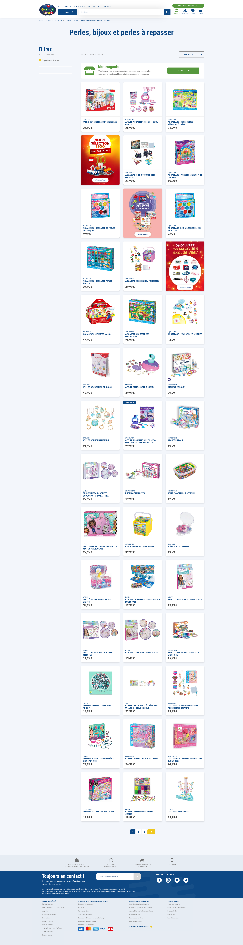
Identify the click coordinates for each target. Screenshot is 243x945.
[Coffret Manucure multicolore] (142, 736)
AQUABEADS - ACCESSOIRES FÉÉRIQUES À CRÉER (180, 123)
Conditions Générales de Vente (139, 904)
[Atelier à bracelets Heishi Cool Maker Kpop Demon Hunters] (143, 417)
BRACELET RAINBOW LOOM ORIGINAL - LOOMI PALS (142, 600)
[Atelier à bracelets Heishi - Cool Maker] (143, 99)
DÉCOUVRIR (181, 71)
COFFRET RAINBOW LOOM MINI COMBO (139, 812)
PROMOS (107, 7)
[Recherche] (167, 12)
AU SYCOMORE (173, 756)
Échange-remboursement (86, 904)
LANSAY (85, 491)
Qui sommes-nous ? (48, 904)
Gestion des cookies (135, 921)
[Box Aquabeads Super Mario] (143, 523)
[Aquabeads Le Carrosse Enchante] (185, 311)
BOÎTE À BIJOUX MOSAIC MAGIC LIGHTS (97, 600)
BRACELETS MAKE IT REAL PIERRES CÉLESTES (98, 653)
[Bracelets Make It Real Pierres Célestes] (100, 630)
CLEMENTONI (87, 809)
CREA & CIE (86, 119)
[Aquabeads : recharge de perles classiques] (100, 205)
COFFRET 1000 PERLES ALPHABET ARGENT (98, 706)
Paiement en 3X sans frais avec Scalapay (91, 918)
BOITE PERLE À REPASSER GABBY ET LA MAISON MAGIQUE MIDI (100, 547)
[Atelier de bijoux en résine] (100, 417)
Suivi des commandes (85, 914)
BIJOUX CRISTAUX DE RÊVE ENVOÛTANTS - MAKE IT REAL (96, 494)
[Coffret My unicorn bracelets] (100, 789)
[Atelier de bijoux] (185, 364)
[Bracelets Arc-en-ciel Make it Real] (185, 576)
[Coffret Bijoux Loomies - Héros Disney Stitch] (100, 736)
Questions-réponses (173, 904)
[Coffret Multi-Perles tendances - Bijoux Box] (185, 736)
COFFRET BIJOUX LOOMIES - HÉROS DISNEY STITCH (99, 759)
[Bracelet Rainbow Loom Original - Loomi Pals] (142, 576)
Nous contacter (172, 911)
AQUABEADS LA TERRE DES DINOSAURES (137, 335)
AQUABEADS (172, 119)
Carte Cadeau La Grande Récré (176, 907)
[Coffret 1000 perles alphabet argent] (100, 683)
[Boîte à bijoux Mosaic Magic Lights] (100, 576)
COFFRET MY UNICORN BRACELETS (98, 811)
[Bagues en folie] (185, 417)
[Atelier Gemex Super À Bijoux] (142, 365)
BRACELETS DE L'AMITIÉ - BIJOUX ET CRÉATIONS (183, 653)
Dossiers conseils (47, 925)
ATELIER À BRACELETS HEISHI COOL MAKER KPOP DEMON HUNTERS (141, 441)
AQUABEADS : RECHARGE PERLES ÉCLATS (97, 282)
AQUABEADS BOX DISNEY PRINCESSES (142, 281)
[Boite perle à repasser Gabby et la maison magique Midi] (100, 523)
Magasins (45, 911)
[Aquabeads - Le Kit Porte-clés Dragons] (142, 152)
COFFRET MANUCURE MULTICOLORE (141, 758)
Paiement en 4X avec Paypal (87, 921)
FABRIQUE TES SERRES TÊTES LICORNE (100, 122)
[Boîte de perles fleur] (185, 523)
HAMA (85, 544)
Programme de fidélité (49, 914)
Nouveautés (79, 7)
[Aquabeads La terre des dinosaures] (142, 311)
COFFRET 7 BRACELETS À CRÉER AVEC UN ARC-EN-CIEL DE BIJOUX (141, 706)
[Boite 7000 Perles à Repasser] (185, 470)
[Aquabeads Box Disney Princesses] (142, 258)
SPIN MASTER (129, 119)
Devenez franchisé (47, 921)
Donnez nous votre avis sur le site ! (53, 907)
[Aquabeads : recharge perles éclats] (100, 258)
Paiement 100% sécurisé (86, 925)
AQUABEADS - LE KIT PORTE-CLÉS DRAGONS (140, 176)
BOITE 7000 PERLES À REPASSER (182, 493)
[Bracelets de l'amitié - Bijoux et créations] (185, 630)
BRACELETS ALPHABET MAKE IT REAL (141, 652)
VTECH (85, 597)
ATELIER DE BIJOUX (176, 387)
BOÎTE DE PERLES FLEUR (178, 546)
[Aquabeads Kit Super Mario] (100, 311)
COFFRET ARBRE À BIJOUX (179, 811)
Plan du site (171, 914)
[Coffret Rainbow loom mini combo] (142, 789)
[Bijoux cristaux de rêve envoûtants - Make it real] (100, 470)
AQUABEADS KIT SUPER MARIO (97, 334)
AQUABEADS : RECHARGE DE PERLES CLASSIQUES (99, 229)
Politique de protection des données (140, 907)
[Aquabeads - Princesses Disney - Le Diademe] (185, 152)
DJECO (85, 703)
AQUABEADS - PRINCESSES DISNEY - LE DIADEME (185, 176)
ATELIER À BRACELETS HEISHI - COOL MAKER (141, 123)
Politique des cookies (136, 918)
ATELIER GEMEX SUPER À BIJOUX (139, 387)
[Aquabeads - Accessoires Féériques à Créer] (185, 99)
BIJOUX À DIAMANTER (135, 493)
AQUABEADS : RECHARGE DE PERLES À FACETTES (184, 229)
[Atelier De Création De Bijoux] (100, 364)
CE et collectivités (47, 931)
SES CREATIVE (172, 491)
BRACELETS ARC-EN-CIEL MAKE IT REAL (185, 599)
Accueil (42, 21)
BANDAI (127, 597)
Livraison (81, 907)
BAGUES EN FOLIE (175, 440)
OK (137, 876)
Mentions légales (134, 914)
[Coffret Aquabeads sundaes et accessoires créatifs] (185, 683)
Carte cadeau (64, 7)
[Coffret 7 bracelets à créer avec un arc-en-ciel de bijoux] (142, 683)
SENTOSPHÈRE (172, 385)
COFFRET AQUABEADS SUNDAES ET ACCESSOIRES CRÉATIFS (183, 706)
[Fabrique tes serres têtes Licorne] (100, 99)
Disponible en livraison (50, 60)
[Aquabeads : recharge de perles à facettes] (185, 205)
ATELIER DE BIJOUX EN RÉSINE (96, 440)
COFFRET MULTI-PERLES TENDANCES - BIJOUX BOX (185, 759)
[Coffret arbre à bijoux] (185, 789)
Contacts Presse (47, 935)
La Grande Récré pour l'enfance (52, 928)
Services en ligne (83, 911)
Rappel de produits (173, 918)
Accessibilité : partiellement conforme (141, 911)
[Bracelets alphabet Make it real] (142, 629)
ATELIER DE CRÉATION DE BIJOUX (97, 387)
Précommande (94, 7)
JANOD (127, 703)
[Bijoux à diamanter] (142, 470)
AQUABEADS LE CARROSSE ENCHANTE (185, 334)
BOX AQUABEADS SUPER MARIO (139, 546)
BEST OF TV (129, 385)
